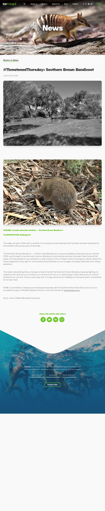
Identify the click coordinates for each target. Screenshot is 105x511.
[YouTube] (88, 4)
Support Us (56, 4)
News (66, 4)
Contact (75, 4)
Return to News (11, 60)
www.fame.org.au (72, 290)
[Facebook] (83, 4)
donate (99, 4)
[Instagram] (86, 4)
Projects (44, 4)
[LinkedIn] (91, 4)
